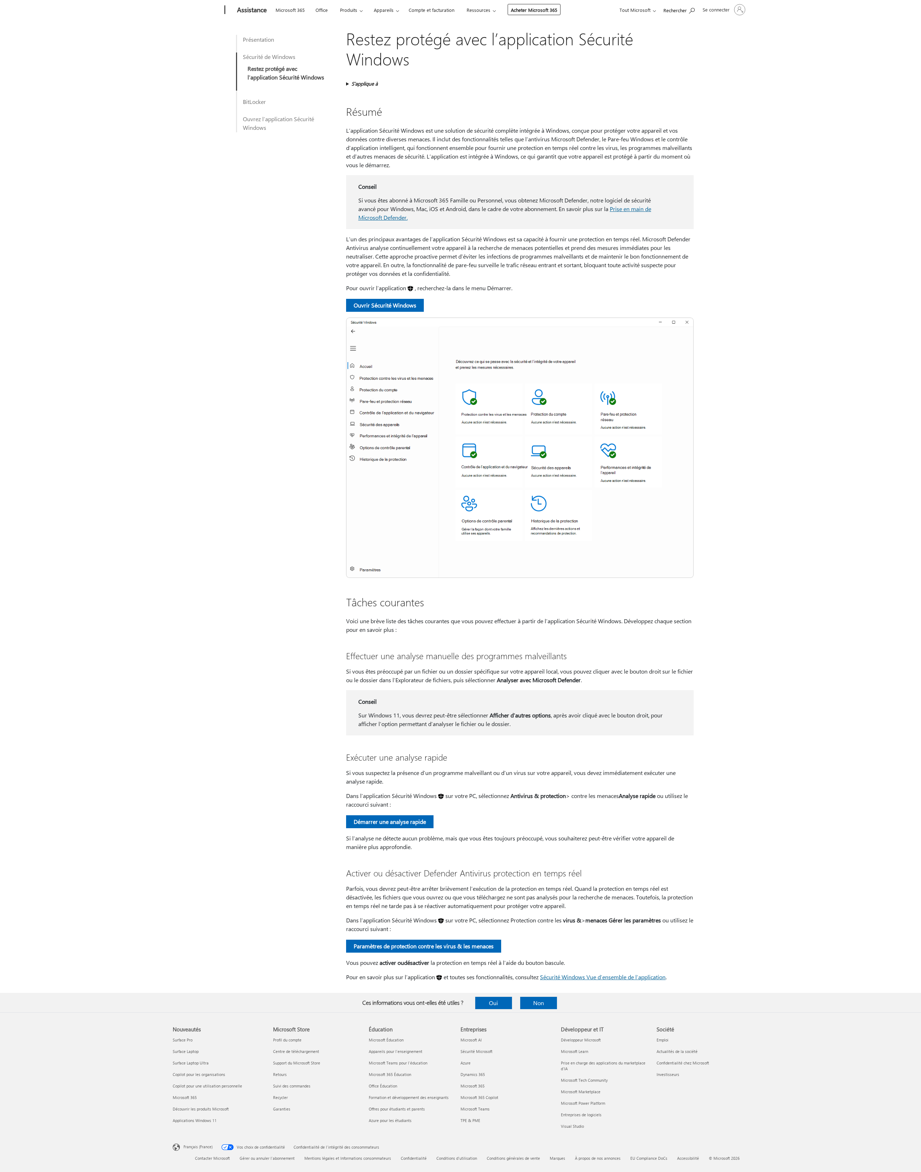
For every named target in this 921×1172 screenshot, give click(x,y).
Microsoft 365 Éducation (390, 1074)
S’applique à (364, 83)
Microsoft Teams (475, 1109)
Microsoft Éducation (386, 1040)
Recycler (280, 1097)
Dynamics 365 (472, 1074)
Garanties (281, 1109)
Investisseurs (668, 1074)
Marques (557, 1158)
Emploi (662, 1040)
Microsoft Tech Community (584, 1080)
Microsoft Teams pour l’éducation (398, 1063)
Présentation (258, 39)
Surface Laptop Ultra (191, 1063)
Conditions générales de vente (513, 1158)
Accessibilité (688, 1158)
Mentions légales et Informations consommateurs (347, 1158)
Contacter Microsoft (212, 1158)
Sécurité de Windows (269, 56)
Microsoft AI (471, 1040)
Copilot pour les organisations (199, 1074)
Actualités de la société (677, 1051)
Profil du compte (287, 1040)
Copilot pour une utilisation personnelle (207, 1086)
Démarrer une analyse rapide (390, 821)
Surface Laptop (186, 1051)
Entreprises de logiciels (581, 1114)
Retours (280, 1074)
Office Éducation (383, 1086)
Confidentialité (414, 1158)
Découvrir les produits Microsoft (201, 1109)
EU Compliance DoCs (648, 1158)
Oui (493, 1003)
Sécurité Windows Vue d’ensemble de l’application (603, 977)
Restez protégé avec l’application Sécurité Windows (286, 73)
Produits (348, 10)
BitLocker (254, 101)
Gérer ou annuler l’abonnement (267, 1158)
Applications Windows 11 (195, 1120)
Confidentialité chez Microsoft (683, 1063)
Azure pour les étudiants (390, 1120)
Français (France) (198, 1146)
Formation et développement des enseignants (409, 1097)
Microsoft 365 (290, 10)
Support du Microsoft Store (296, 1063)
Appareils (384, 10)
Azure (465, 1063)
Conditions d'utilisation (456, 1158)
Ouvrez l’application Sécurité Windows (278, 123)
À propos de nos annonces (598, 1158)
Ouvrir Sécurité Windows (385, 305)
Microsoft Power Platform (583, 1103)
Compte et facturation (431, 10)
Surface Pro (182, 1040)
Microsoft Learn (574, 1051)
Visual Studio (572, 1126)
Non (538, 1003)
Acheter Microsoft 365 (534, 10)
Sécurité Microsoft (476, 1051)
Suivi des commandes (291, 1086)
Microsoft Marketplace (580, 1091)
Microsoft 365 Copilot (479, 1097)
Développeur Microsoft (581, 1040)
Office (322, 10)
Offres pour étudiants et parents (397, 1109)
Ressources (478, 10)
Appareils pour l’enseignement (395, 1051)
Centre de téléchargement (296, 1051)
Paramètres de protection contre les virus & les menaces (424, 946)
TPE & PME (470, 1120)
